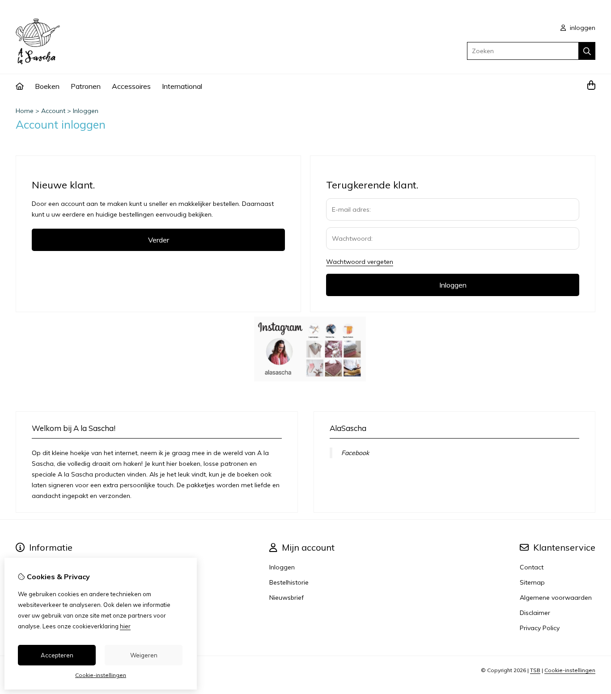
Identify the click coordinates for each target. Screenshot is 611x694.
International (182, 86)
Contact (531, 567)
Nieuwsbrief (286, 598)
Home (25, 111)
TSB (535, 670)
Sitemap (532, 582)
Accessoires (131, 86)
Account (53, 111)
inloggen (581, 28)
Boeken (47, 86)
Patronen (86, 86)
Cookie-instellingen (569, 670)
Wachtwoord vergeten (359, 262)
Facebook (355, 453)
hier (125, 626)
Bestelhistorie (289, 582)
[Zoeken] (587, 51)
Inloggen (85, 111)
